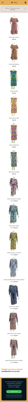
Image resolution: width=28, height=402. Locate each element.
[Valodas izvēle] (25, 2)
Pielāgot (17, 387)
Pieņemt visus (14, 391)
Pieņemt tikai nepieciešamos (14, 396)
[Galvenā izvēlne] (2, 2)
